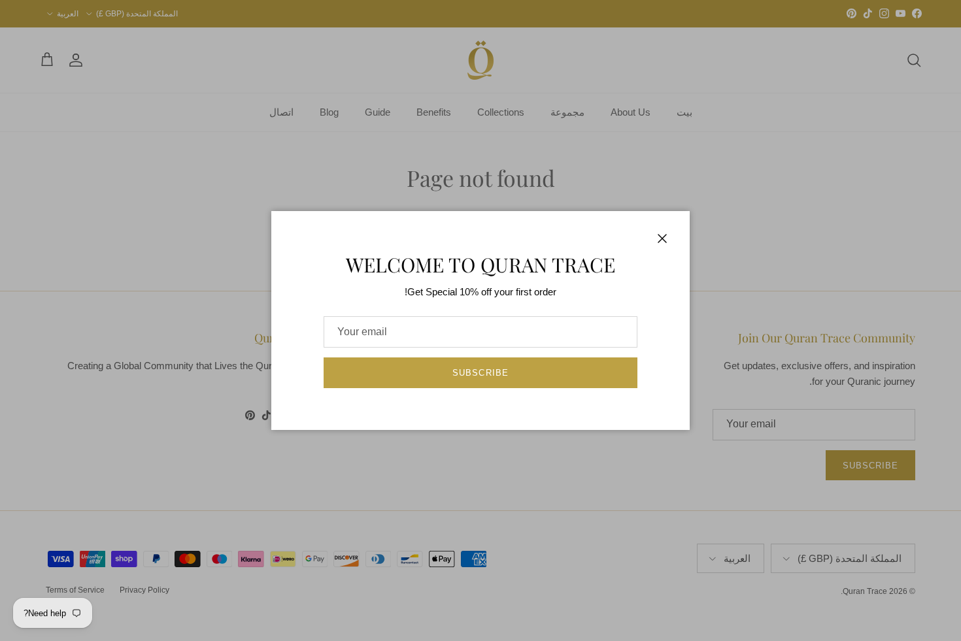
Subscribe (480, 373)
